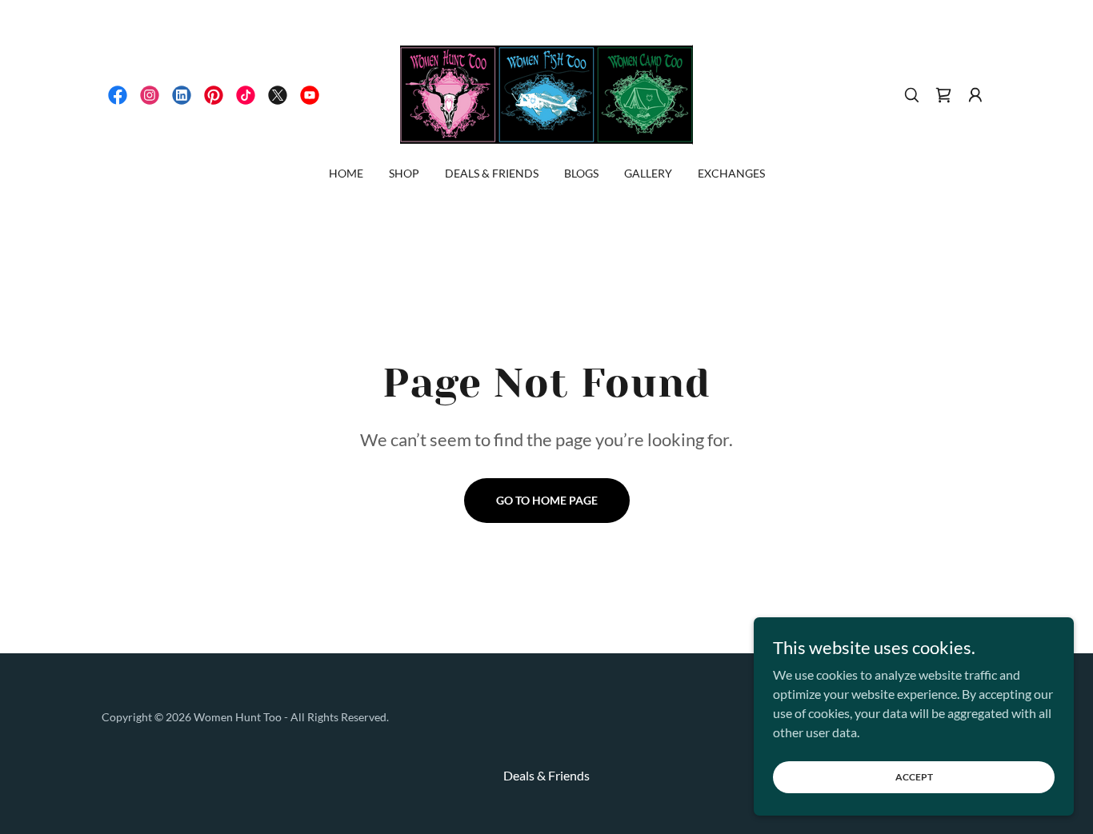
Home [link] (346, 173)
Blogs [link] (581, 173)
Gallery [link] (648, 173)
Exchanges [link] (731, 173)
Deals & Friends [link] (491, 173)
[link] (118, 95)
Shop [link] (404, 173)
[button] (975, 95)
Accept (914, 777)
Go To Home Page (547, 500)
